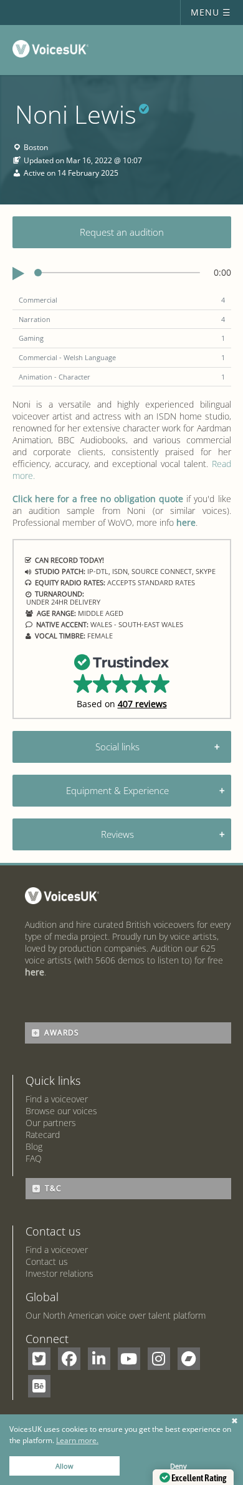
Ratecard (43, 1134)
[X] (39, 1358)
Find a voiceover (57, 1099)
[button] (121, 680)
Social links (117, 746)
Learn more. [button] (77, 1440)
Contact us (47, 1261)
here (186, 522)
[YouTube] (129, 1358)
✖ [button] (234, 1421)
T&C (53, 1188)
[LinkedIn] (99, 1358)
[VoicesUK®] (53, 51)
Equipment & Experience (117, 790)
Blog (34, 1146)
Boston (36, 148)
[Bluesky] (39, 1386)
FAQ (34, 1158)
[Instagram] (159, 1358)
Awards (61, 1032)
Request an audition (122, 232)
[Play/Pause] (18, 273)
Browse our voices (61, 1111)
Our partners (51, 1123)
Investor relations (59, 1273)
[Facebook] (69, 1358)
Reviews (117, 834)
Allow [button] (64, 1466)
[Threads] (189, 1358)
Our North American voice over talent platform (116, 1315)
